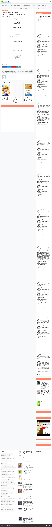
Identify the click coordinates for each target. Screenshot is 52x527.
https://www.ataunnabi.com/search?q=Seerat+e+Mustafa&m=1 (43, 32)
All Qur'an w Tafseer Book (5, 506)
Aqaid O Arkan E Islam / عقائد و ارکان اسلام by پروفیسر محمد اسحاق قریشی (27, 509)
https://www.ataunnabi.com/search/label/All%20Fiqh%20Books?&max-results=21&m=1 (43, 284)
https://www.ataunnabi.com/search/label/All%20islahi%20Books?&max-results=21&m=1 (43, 242)
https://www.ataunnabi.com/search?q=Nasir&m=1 (43, 327)
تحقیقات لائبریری (6, 16)
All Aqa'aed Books (4, 453)
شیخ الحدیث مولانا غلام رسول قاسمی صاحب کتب (7, 491)
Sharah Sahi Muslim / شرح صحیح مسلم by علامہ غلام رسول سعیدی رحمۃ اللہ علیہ (27, 465)
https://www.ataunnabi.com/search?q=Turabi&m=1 (43, 338)
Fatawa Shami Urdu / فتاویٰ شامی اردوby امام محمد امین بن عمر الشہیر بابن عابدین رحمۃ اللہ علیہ (27, 503)
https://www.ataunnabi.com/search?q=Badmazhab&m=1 (43, 138)
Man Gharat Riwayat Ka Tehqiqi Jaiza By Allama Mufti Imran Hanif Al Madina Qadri (27, 476)
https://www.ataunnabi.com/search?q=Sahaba (43, 46)
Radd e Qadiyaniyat (4, 463)
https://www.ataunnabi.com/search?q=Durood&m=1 (43, 191)
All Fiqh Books (12, 458)
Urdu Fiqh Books (10, 480)
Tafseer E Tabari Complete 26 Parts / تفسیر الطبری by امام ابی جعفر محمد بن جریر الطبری (27, 452)
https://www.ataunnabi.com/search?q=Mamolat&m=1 (43, 181)
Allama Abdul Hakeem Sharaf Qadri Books (7, 487)
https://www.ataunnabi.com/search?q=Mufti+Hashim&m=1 (43, 310)
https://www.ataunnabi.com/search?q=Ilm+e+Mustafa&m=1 (43, 263)
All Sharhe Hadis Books (11, 477)
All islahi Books (5, 64)
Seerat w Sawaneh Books (5, 474)
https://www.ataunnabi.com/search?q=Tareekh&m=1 (43, 216)
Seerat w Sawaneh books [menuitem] (27, 5)
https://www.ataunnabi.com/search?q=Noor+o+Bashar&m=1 (43, 268)
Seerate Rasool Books (4, 469)
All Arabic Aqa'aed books (10, 488)
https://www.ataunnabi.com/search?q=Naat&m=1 (43, 196)
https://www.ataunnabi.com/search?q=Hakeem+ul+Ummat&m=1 (43, 132)
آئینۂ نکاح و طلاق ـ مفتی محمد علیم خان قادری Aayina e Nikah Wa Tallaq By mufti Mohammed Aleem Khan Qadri (16, 100)
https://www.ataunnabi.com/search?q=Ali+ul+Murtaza (43, 66)
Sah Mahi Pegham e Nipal (5, 507)
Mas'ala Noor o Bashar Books (5, 496)
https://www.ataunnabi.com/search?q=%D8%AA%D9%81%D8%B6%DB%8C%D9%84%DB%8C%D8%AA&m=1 (43, 165)
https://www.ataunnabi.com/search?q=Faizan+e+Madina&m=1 (43, 226)
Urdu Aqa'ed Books (4, 490)
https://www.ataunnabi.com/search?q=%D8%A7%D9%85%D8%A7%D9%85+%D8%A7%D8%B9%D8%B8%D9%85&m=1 (43, 105)
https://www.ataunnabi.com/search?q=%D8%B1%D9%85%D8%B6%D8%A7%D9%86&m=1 (43, 236)
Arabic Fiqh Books (4, 499)
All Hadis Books (9, 460)
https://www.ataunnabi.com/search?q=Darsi (43, 41)
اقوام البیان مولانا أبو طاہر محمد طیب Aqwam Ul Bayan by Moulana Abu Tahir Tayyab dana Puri (28, 99)
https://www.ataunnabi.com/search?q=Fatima (43, 70)
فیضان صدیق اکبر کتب (4, 477)
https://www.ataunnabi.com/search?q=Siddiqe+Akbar (43, 51)
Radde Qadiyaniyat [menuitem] (8, 5)
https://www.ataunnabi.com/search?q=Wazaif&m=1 (43, 201)
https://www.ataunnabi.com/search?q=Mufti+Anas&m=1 (43, 315)
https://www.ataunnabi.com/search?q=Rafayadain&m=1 (43, 294)
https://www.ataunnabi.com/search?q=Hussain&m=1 (43, 86)
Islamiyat (14, 498)
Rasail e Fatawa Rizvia (10, 466)
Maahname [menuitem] (27, 8)
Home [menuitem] (3, 5)
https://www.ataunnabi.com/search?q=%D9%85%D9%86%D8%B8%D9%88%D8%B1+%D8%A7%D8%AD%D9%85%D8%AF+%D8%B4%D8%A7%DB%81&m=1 (43, 350)
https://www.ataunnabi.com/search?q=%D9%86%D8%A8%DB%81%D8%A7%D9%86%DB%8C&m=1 (43, 343)
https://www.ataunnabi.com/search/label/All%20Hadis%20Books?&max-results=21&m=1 (43, 26)
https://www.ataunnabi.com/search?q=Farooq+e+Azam (43, 56)
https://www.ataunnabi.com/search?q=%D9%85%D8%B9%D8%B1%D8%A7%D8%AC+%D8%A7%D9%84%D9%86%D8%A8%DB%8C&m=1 (43, 363)
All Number (9, 499)
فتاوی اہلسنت (10, 469)
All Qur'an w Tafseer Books (11, 461)
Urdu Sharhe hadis (4, 485)
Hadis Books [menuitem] (44, 5)
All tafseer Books (3, 495)
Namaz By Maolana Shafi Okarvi (27, 471)
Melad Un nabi (3, 468)
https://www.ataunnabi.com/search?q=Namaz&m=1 (43, 289)
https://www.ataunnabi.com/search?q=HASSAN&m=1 (43, 81)
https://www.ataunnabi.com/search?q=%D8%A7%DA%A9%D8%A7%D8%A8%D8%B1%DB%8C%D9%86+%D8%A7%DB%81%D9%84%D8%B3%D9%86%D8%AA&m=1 (43, 98)
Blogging (6, 525)
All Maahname (10, 498)
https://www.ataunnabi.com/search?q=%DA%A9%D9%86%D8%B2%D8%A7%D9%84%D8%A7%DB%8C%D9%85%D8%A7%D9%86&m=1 (43, 125)
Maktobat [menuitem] (22, 8)
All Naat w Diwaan (4, 498)
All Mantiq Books (3, 501)
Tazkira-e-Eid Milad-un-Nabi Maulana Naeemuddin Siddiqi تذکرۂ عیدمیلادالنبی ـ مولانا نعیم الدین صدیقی (45, 383)
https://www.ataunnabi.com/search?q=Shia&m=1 (43, 149)
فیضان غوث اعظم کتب (11, 471)
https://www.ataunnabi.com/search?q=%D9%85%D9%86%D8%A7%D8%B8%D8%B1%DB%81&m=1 (43, 170)
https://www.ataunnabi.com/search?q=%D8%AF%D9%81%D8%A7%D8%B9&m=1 (43, 176)
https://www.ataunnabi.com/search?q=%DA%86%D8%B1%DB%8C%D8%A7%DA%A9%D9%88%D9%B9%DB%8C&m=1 (43, 321)
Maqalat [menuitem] (34, 5)
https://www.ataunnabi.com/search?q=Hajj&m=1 (43, 221)
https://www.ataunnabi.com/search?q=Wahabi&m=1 (43, 154)
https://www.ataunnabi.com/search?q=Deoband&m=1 (43, 159)
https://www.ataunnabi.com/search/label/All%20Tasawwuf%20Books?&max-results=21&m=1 (43, 206)
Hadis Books (3, 504)
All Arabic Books (3, 461)
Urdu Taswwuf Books (9, 504)
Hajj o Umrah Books (10, 509)
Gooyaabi (13, 525)
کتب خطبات (11, 507)
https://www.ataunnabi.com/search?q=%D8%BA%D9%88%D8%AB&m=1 (43, 111)
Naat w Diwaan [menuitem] (11, 8)
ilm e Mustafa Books (4, 480)
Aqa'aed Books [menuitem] (43, 8)
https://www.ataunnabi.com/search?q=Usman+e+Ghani (43, 61)
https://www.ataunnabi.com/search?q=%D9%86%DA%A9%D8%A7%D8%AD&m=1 (43, 357)
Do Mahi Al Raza (3, 509)
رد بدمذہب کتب (12, 474)
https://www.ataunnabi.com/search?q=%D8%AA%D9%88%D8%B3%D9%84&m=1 (43, 273)
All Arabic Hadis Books (4, 472)
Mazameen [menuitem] (17, 8)
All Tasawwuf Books (4, 471)
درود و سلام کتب (3, 488)
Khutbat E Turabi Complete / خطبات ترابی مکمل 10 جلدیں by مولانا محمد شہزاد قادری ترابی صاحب (27, 484)
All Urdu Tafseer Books (4, 493)
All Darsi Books (3, 460)
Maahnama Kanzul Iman (10, 501)
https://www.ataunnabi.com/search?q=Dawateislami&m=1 (43, 299)
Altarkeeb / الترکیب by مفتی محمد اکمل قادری (27, 490)
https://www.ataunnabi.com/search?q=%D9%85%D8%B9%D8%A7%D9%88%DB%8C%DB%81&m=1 (43, 92)
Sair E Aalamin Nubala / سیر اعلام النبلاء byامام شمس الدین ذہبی (27, 458)
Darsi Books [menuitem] (37, 8)
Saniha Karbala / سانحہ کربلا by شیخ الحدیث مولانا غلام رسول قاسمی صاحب (27, 496)
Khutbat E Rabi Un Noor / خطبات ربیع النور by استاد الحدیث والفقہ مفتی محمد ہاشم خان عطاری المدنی (45, 403)
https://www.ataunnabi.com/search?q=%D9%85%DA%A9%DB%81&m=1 (43, 231)
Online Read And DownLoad (17, 41)
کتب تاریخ (2, 482)
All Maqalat (10, 493)
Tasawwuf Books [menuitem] (5, 8)
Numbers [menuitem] (38, 5)
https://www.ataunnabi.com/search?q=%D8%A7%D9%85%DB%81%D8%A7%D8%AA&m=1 (43, 76)
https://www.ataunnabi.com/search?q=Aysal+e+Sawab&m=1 (43, 279)
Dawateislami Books (12, 468)
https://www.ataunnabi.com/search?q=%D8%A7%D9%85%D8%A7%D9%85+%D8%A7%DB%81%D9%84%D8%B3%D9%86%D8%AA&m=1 (43, 118)
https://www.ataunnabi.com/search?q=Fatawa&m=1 (43, 211)
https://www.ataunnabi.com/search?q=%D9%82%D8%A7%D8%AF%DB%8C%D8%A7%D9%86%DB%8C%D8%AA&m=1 (43, 143)
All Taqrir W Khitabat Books (9, 482)
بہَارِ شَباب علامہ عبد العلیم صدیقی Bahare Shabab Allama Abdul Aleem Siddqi (6, 99)
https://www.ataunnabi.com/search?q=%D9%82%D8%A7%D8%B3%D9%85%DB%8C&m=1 (43, 333)
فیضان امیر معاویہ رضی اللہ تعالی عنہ (6, 479)
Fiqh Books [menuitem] (32, 8)
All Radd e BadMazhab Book (5, 455)
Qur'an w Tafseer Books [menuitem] (17, 5)
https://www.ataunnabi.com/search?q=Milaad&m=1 (43, 186)
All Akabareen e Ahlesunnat (5, 458)
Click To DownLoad (17, 45)
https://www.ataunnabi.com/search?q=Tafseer (43, 21)
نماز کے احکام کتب (3, 466)
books (7, 468)
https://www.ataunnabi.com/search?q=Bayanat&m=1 (43, 247)
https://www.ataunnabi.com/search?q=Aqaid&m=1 (43, 36)
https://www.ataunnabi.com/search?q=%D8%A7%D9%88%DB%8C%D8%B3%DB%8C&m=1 (43, 305)
